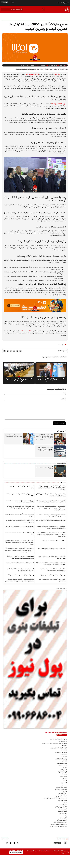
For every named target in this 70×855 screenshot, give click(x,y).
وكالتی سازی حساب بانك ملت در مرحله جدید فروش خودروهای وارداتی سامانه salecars (52, 570)
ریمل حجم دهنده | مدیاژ (60, 822)
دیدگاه (63, 399)
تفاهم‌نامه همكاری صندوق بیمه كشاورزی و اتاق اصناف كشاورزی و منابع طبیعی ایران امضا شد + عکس (20, 557)
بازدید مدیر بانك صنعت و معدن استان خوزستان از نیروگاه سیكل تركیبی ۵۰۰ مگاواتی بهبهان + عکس (50, 563)
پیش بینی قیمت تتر (61, 759)
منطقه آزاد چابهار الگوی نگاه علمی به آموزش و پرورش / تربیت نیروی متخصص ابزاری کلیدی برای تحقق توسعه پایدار (19, 580)
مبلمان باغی (63, 776)
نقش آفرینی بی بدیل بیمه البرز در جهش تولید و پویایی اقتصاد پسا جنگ (51, 557)
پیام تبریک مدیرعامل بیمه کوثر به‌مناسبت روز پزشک (52, 575)
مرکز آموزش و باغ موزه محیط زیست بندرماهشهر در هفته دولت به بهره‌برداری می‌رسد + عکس (51, 527)
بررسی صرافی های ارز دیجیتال (59, 824)
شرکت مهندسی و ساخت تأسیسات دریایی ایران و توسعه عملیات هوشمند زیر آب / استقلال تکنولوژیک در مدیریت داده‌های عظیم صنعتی (51, 508)
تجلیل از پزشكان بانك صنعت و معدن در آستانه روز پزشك (20, 563)
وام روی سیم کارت (62, 763)
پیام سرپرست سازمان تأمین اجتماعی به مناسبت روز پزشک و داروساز (19, 515)
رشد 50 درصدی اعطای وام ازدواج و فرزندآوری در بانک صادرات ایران (52, 580)
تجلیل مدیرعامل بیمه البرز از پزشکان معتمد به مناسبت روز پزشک (19, 533)
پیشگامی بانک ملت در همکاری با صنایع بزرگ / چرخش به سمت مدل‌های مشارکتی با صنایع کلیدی (51, 515)
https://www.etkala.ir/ (26, 331)
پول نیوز (57, 74)
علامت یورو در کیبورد (61, 752)
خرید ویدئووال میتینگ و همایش (58, 827)
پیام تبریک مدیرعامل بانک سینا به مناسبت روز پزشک (21, 575)
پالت (66, 816)
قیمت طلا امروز (63, 809)
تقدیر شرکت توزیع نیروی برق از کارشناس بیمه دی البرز (51, 548)
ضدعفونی (64, 783)
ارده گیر (65, 761)
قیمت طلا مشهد (62, 765)
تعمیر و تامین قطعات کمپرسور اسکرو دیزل (55, 798)
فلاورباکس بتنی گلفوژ (61, 807)
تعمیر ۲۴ (64, 774)
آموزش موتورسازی (62, 820)
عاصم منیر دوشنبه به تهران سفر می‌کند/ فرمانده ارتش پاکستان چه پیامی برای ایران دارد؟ (20, 570)
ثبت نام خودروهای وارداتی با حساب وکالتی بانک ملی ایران (19, 526)
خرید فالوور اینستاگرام (61, 789)
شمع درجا (64, 746)
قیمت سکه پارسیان (61, 787)
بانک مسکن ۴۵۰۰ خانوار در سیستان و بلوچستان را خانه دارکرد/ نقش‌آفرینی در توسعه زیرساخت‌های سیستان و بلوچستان (44, 437)
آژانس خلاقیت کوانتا (15, 852)
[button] (12, 2)
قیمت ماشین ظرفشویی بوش (59, 748)
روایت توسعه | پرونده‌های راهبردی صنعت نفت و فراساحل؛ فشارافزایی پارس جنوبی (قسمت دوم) (19, 501)
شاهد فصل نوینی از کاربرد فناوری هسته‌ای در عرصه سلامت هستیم (13, 435)
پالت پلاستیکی (63, 813)
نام (65, 393)
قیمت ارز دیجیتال (62, 772)
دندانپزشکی (63, 770)
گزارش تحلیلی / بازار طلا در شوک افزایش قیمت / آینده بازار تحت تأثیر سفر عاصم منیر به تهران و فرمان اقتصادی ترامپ (50, 501)
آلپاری (65, 803)
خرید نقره (64, 757)
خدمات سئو (53, 739)
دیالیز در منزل (63, 818)
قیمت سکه (64, 755)
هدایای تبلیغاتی (62, 794)
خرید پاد (65, 768)
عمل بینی (64, 792)
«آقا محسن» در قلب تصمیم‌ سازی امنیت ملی (45, 467)
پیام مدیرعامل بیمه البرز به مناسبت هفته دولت (53, 541)
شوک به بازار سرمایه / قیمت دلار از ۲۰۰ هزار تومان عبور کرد (50, 520)
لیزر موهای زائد (63, 741)
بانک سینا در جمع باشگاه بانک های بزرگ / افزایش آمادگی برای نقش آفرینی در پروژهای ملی (45, 449)
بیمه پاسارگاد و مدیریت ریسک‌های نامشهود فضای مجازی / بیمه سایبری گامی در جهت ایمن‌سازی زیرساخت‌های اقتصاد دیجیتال (19, 542)
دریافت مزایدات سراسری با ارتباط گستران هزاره (54, 744)
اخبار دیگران (57, 69)
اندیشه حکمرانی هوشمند (60, 796)
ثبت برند (64, 778)
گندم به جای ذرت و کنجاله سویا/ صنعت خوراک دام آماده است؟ (20, 495)
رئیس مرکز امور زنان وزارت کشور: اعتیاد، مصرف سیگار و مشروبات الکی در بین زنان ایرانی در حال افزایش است (20, 507)
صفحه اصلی (64, 69)
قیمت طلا (64, 750)
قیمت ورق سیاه (62, 811)
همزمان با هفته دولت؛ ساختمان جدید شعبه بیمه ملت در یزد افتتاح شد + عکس (20, 521)
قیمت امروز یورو (62, 800)
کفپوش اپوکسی (62, 805)
